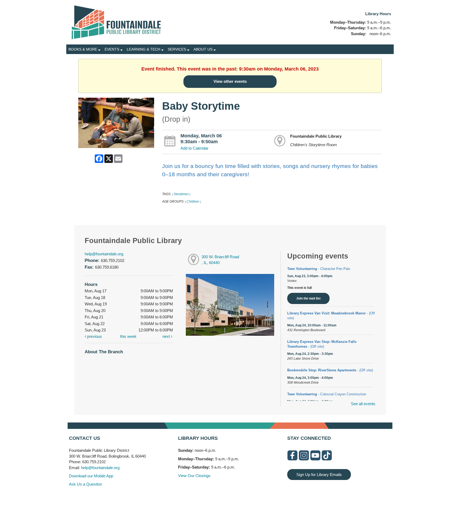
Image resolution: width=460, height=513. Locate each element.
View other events (230, 81)
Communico (262, 498)
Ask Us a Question (85, 484)
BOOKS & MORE (83, 49)
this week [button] (128, 336)
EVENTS (112, 49)
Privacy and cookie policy (208, 498)
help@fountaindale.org (104, 254)
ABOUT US (203, 49)
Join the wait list (308, 298)
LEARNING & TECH (144, 49)
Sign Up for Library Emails (319, 474)
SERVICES (177, 49)
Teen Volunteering (318, 269)
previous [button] (94, 336)
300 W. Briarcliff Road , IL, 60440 (220, 260)
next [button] (166, 336)
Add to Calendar (194, 148)
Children (193, 201)
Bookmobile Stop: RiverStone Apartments (330, 370)
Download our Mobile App (91, 476)
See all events (363, 403)
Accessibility (240, 498)
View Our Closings (194, 475)
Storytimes (181, 194)
